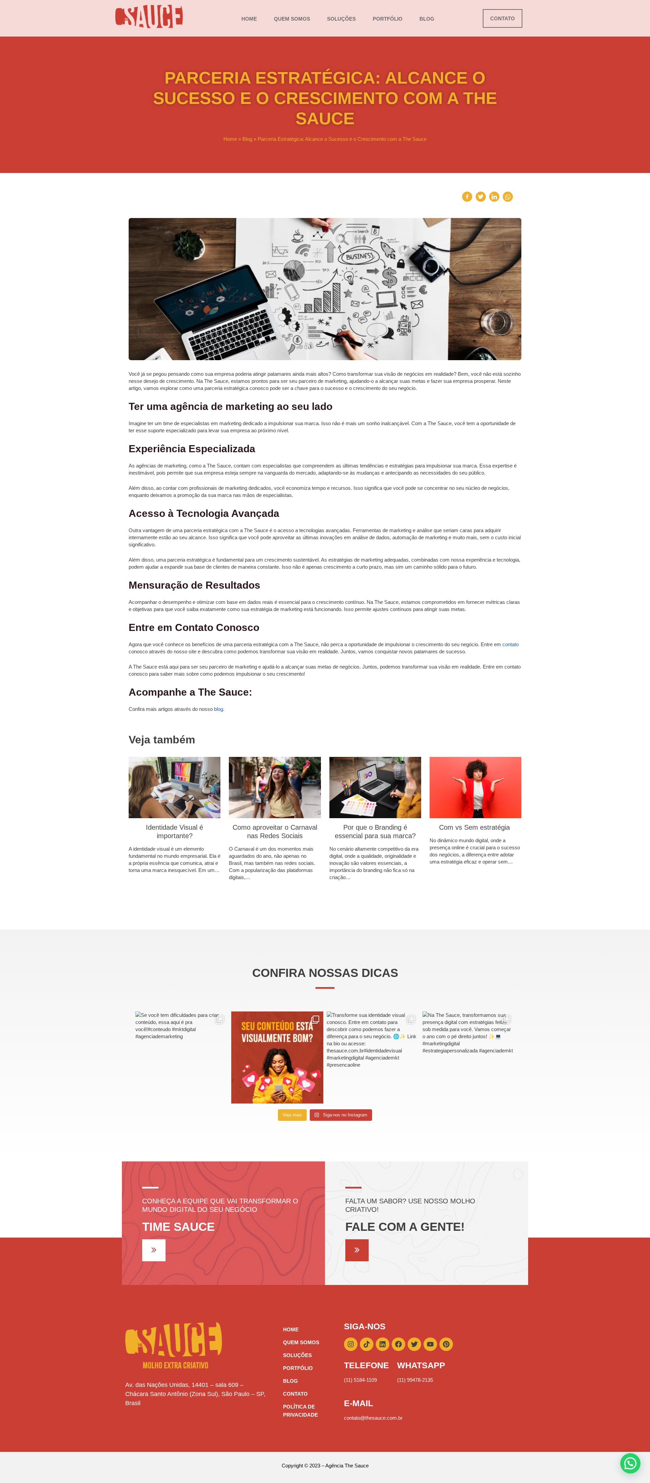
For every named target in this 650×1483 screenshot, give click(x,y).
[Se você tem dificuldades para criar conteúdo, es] (181, 1057)
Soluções (341, 19)
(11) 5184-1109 (360, 1380)
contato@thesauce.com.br (373, 1418)
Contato (295, 1394)
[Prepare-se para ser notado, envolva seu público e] (277, 1057)
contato (510, 644)
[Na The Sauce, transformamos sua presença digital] (468, 1057)
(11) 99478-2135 (415, 1380)
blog (218, 709)
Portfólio (388, 19)
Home (249, 19)
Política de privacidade (300, 1411)
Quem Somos (292, 19)
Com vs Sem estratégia (475, 827)
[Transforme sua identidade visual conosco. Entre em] (373, 1057)
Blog (426, 19)
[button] (630, 1463)
